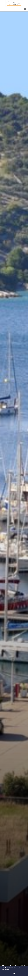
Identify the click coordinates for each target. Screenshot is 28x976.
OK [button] (14, 973)
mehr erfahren (5, 969)
